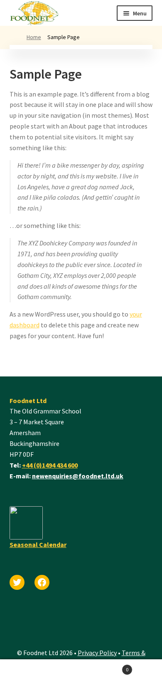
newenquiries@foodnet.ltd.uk (77, 476)
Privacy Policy (97, 652)
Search (40, 674)
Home (34, 37)
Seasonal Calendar (38, 544)
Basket (104, 667)
